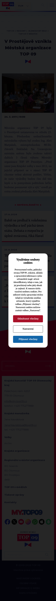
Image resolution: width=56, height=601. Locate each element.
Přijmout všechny (28, 339)
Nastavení (28, 329)
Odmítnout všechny (28, 318)
